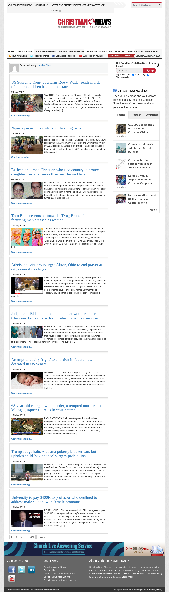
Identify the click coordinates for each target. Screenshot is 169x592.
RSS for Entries (19, 56)
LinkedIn (31, 570)
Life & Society (24, 51)
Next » (41, 537)
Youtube (12, 579)
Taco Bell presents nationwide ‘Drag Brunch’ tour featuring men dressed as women (51, 218)
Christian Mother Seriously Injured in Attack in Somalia (140, 164)
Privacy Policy (155, 589)
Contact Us (49, 570)
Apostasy (120, 51)
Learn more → (132, 107)
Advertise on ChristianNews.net (59, 573)
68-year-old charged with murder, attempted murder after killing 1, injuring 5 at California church (57, 407)
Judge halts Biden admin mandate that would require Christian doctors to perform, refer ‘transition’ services (55, 315)
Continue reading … (21, 115)
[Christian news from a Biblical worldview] (84, 23)
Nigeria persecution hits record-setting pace (46, 128)
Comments (152, 114)
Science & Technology (99, 51)
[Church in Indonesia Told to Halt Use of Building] (121, 147)
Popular (136, 114)
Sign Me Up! (123, 74)
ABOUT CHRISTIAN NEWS (19, 5)
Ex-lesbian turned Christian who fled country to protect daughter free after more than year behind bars (55, 172)
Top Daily (140, 74)
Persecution (135, 51)
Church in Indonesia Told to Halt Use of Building (140, 148)
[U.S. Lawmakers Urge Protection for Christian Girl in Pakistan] (121, 128)
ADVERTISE (57, 5)
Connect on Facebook (66, 56)
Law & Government (45, 51)
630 (32, 537)
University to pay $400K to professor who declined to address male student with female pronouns (54, 499)
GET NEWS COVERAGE (93, 5)
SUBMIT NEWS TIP (72, 5)
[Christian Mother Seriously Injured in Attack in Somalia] (121, 163)
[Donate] (122, 55)
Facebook (12, 570)
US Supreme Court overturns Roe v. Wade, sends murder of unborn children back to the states (56, 84)
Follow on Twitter (41, 56)
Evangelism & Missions (71, 51)
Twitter (21, 570)
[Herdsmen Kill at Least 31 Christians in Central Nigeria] (121, 199)
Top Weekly (122, 77)
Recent (121, 114)
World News (152, 51)
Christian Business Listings (57, 576)
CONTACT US (41, 5)
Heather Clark (44, 65)
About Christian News (55, 566)
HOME (11, 51)
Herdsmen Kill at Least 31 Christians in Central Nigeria (142, 199)
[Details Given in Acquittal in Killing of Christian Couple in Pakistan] (121, 179)
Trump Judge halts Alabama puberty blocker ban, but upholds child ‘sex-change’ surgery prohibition (53, 453)
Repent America (68, 580)
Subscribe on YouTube (93, 56)
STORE (54, 11)
